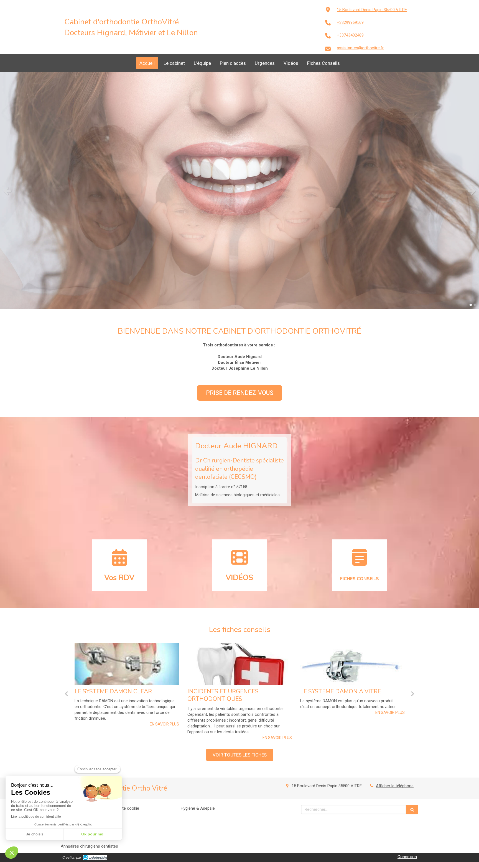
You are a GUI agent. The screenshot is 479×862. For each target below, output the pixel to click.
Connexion (407, 856)
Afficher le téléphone (395, 785)
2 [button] (474, 304)
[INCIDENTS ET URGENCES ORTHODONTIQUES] (127, 664)
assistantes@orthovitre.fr (360, 47)
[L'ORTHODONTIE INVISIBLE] (352, 664)
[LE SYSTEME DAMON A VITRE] (239, 664)
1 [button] (470, 304)
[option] (239, 190)
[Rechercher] (412, 809)
